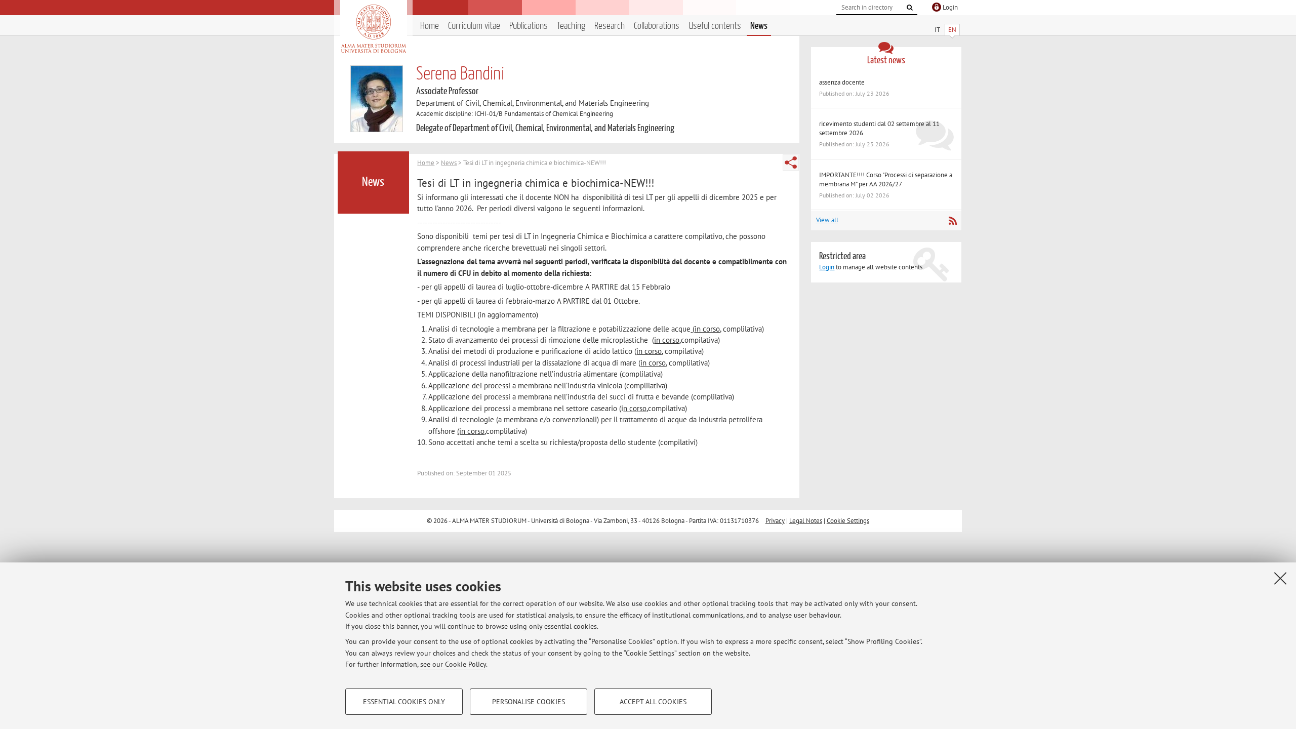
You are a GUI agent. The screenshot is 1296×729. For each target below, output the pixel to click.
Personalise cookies (528, 701)
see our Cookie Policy (453, 664)
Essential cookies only (404, 701)
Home (429, 26)
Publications (528, 26)
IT (937, 29)
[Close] (1280, 578)
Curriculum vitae (474, 26)
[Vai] (909, 7)
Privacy (775, 520)
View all (827, 220)
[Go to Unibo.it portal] (373, 29)
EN (952, 29)
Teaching (571, 26)
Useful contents (714, 26)
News (758, 26)
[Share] (791, 162)
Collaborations (656, 26)
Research (609, 26)
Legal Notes (805, 520)
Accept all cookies (653, 701)
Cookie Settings (848, 520)
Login (826, 267)
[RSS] (952, 221)
